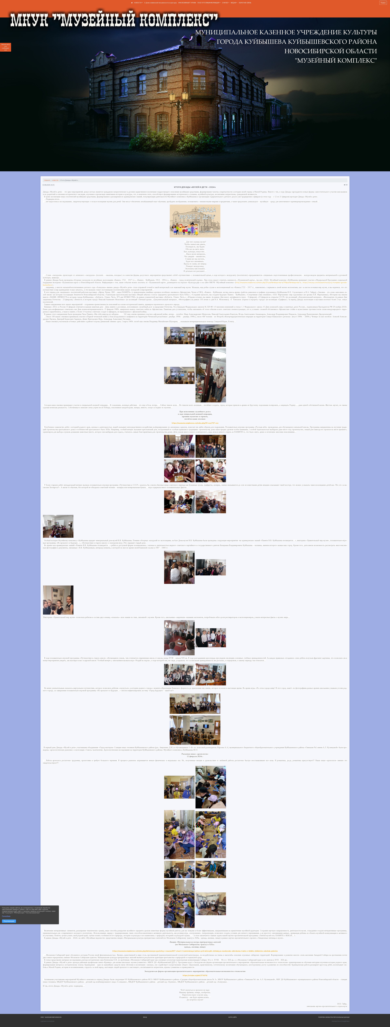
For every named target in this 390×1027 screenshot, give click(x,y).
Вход (145, 1017)
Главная (47, 180)
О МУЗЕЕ (225, 3)
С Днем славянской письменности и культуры (160, 3)
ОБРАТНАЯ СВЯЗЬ (245, 3)
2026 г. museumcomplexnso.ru (51, 1017)
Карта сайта (232, 1017)
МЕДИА (233, 3)
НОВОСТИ (137, 3)
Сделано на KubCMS (47, 1021)
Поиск (383, 3)
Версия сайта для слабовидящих (5, 47)
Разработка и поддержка (340, 1021)
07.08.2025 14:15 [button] (48, 185)
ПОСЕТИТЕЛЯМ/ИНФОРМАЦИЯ (208, 3)
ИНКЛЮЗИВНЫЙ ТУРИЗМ (187, 3)
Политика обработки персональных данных (333, 1017)
